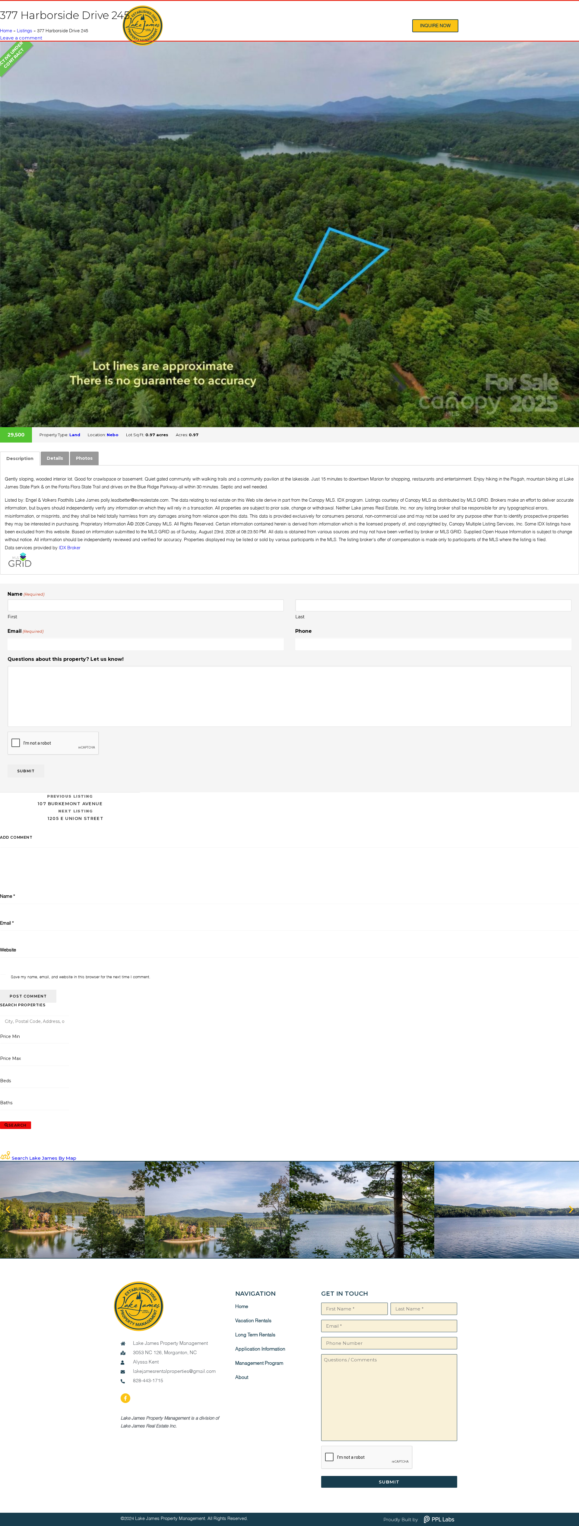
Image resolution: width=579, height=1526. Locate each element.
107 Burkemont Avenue (70, 800)
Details (55, 458)
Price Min (10, 1036)
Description (19, 458)
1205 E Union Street (75, 815)
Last (300, 617)
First (12, 617)
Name (7, 896)
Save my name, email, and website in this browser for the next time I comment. (80, 977)
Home (6, 31)
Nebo (113, 434)
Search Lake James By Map (44, 1158)
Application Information (260, 1349)
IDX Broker (70, 548)
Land (74, 434)
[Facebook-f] (125, 1398)
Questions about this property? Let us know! (66, 659)
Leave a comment (21, 38)
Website (8, 950)
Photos (84, 458)
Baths (6, 1102)
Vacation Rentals (253, 1321)
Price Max (10, 1058)
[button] (8, 1209)
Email (25, 631)
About (241, 1377)
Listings (24, 31)
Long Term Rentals (255, 1335)
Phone (303, 631)
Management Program (259, 1363)
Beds (5, 1080)
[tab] (20, 458)
